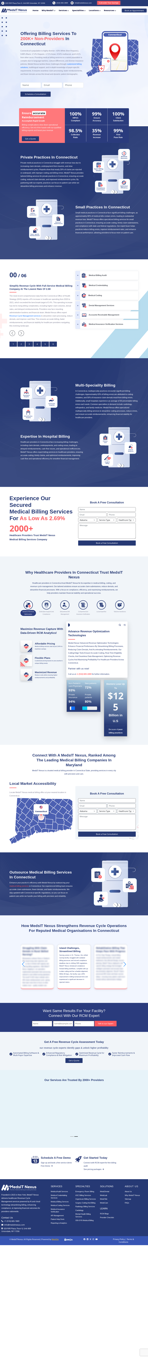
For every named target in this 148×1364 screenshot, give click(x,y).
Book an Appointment (134, 10)
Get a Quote (30, 138)
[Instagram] (93, 1239)
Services (63, 10)
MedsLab (103, 1195)
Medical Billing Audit (97, 275)
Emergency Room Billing (84, 1191)
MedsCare (104, 1203)
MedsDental (104, 1191)
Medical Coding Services (60, 1205)
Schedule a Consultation (35, 94)
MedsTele (103, 1199)
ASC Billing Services (83, 1195)
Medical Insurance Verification (58, 1210)
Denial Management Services (101, 305)
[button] (23, 964)
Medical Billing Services (60, 1202)
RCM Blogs (104, 1214)
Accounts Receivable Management (103, 315)
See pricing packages (93, 1169)
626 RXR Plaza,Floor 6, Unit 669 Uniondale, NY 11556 (25, 3)
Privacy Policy (119, 1239)
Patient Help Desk (57, 1219)
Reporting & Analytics (59, 1223)
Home (35, 10)
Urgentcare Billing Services (85, 1199)
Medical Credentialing (98, 285)
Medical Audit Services (59, 1191)
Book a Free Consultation (107, 543)
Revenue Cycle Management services (25, 316)
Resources (109, 10)
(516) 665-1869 (62, 3)
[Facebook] (84, 1239)
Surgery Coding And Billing (85, 1203)
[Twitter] (91, 1239)
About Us (128, 1191)
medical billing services (19, 886)
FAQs (127, 1203)
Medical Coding (95, 295)
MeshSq (55, 1239)
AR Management (57, 1215)
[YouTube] (97, 1239)
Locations (94, 10)
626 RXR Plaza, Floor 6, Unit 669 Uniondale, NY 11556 (16, 1230)
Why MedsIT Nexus (132, 1195)
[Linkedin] (88, 1239)
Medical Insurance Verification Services (105, 324)
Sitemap (128, 1199)
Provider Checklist (107, 1217)
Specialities (78, 10)
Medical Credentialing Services (59, 1196)
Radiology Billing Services (85, 1206)
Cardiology (79, 1210)
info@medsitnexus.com (83, 3)
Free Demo (46, 1166)
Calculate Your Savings (108, 3)
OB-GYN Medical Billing (84, 1220)
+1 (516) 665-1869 (83, 674)
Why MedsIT (48, 10)
